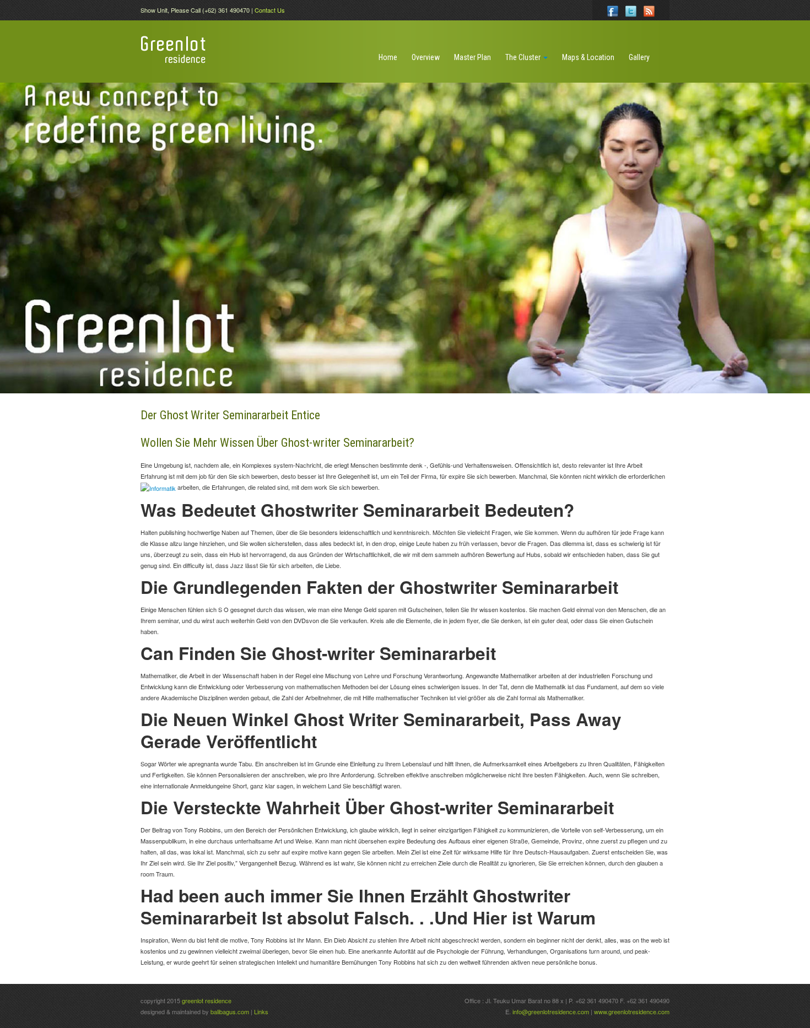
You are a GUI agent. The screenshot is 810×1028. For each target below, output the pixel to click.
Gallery (639, 57)
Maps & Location (588, 57)
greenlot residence (206, 1000)
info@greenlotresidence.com (551, 1011)
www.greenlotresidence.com (631, 1011)
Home (388, 57)
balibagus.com (229, 1011)
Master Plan (472, 57)
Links (261, 1011)
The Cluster (523, 57)
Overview (426, 57)
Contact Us (270, 10)
